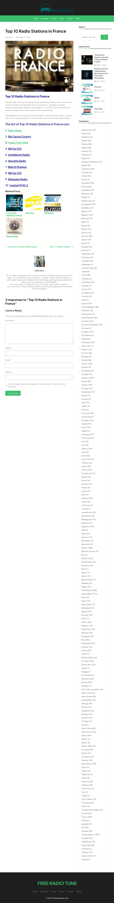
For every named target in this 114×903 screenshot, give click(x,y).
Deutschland (86, 314)
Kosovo (84, 484)
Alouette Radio (17, 160)
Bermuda (85, 218)
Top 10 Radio (86, 799)
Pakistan (85, 626)
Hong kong (86, 417)
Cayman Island (87, 268)
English (84, 349)
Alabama (85, 137)
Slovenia (85, 718)
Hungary (85, 420)
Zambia (84, 859)
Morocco (85, 565)
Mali (83, 530)
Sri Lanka (85, 750)
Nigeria (84, 611)
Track (83, 806)
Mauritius (85, 544)
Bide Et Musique (17, 166)
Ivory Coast (86, 459)
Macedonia (86, 516)
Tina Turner (86, 788)
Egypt (84, 339)
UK (82, 827)
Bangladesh (86, 204)
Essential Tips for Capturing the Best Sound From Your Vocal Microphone (101, 73)
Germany (85, 378)
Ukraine (84, 831)
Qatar (83, 668)
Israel (83, 452)
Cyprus (84, 303)
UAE (83, 820)
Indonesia (85, 434)
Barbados (85, 208)
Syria (83, 767)
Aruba (84, 179)
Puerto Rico (86, 665)
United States (87, 835)
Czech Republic (88, 307)
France (84, 364)
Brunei (84, 243)
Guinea (84, 395)
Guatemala (86, 392)
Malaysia (85, 526)
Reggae (84, 672)
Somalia (84, 721)
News (83, 597)
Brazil (83, 240)
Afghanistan (86, 130)
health (84, 406)
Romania (85, 679)
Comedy (85, 286)
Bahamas (85, 194)
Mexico (84, 548)
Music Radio (86, 580)
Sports (84, 739)
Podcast (85, 647)
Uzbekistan (86, 842)
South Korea (86, 732)
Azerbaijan (86, 190)
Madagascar (86, 519)
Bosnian (84, 236)
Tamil (83, 778)
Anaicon (85, 151)
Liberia (84, 502)
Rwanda (84, 686)
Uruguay (85, 838)
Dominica (85, 321)
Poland (84, 650)
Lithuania (85, 505)
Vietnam (85, 852)
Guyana (84, 399)
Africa (84, 133)
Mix (82, 555)
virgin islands (87, 856)
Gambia (84, 367)
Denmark (85, 310)
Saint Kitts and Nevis (90, 689)
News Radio (86, 604)
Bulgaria (84, 247)
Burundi (84, 250)
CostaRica (85, 293)
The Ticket (98, 109)
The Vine (97, 87)
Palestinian (86, 629)
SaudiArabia (86, 700)
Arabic (84, 165)
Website (8, 372)
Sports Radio (87, 746)
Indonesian (86, 438)
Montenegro (86, 562)
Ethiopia (85, 356)
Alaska (84, 140)
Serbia (84, 707)
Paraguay (85, 636)
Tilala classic (15, 130)
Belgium (84, 215)
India (83, 427)
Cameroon (85, 257)
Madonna (85, 523)
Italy (83, 456)
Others (84, 622)
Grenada (85, 388)
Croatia (84, 296)
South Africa (86, 728)
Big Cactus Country (19, 136)
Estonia (84, 353)
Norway (84, 615)
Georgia (84, 374)
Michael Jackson (88, 551)
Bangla (84, 197)
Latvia (84, 491)
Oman (84, 618)
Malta (83, 534)
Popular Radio (87, 657)
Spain (83, 735)
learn (83, 495)
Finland (84, 360)
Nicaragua (85, 608)
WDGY (97, 98)
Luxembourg (86, 512)
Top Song (85, 803)
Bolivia (84, 229)
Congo (84, 289)
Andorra (84, 155)
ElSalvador (86, 342)
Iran (83, 441)
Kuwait (84, 487)
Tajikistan (85, 774)
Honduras (85, 413)
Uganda (84, 824)
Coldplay (85, 279)
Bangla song (86, 201)
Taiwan (84, 771)
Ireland (84, 449)
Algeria (84, 148)
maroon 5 (85, 537)
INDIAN (84, 431)
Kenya (84, 477)
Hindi (83, 410)
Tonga (84, 796)
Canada (84, 261)
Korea (83, 480)
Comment (10, 320)
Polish (84, 654)
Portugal (85, 661)
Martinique (86, 541)
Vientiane (85, 849)
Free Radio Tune (57, 883)
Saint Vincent (87, 696)
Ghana (84, 381)
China (84, 275)
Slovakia (85, 714)
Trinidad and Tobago (90, 810)
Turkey (84, 817)
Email (8, 360)
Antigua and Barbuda (90, 162)
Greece (84, 385)
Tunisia (84, 813)
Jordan (84, 470)
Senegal (84, 703)
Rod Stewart (86, 675)
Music (84, 572)
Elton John (86, 346)
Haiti (83, 402)
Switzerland (86, 764)
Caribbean (85, 264)
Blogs (83, 225)
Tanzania (85, 781)
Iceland (84, 424)
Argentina (85, 169)
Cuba (83, 300)
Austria (84, 186)
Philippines (86, 643)
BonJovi (84, 233)
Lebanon (85, 498)
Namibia (84, 583)
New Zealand (87, 594)
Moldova (85, 558)
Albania (84, 144)
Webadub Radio (18, 179)
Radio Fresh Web (18, 142)
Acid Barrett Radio (19, 154)
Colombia (85, 282)
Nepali (84, 587)
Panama (84, 633)
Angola (84, 158)
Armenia (85, 172)
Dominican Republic (89, 325)
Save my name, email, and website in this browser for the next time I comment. (37, 385)
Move (83, 569)
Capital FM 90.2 (18, 185)
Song (83, 725)
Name (8, 348)
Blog (83, 222)
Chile (83, 271)
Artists (84, 176)
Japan (84, 466)
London (84, 509)
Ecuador (85, 332)
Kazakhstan (86, 473)
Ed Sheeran (86, 335)
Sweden (84, 760)
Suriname (85, 757)
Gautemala (86, 371)
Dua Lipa (85, 328)
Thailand (85, 785)
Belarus (84, 211)
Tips (83, 792)
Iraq (83, 445)
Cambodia (85, 254)
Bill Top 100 (14, 148)
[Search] (104, 37)
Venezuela (85, 845)
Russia (84, 682)
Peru (83, 640)
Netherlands (86, 590)
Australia (85, 183)
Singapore (85, 711)
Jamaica (85, 463)
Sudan (84, 753)
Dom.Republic (87, 317)
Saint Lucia (86, 693)
